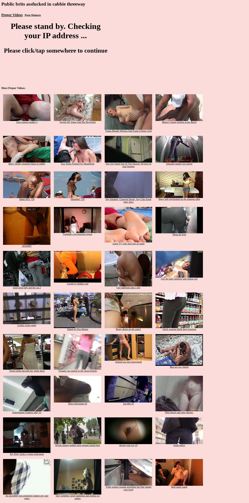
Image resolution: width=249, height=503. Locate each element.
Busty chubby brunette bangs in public (26, 164)
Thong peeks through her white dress (27, 371)
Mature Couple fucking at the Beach (179, 122)
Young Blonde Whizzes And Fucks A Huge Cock (128, 131)
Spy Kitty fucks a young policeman (27, 454)
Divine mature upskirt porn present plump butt (77, 445)
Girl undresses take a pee (128, 287)
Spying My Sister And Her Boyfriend (78, 122)
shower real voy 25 (128, 445)
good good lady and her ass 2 (27, 287)
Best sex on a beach (179, 367)
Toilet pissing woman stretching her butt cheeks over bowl (128, 488)
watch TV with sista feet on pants (128, 243)
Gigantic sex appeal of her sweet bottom (77, 371)
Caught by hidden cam (77, 284)
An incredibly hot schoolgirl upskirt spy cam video (26, 497)
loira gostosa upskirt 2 (26, 122)
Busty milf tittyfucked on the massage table (179, 199)
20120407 (27, 246)
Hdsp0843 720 (78, 199)
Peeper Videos (12, 15)
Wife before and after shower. (179, 412)
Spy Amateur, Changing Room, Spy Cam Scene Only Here (128, 200)
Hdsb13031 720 (26, 199)
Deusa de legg (179, 234)
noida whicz (179, 445)
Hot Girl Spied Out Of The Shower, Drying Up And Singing (128, 165)
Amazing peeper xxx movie (179, 164)
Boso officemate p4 (77, 404)
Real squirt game (179, 487)
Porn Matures (33, 15)
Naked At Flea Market (77, 329)
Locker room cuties (26, 325)
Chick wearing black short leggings (179, 329)
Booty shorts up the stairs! (128, 329)
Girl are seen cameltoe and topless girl (179, 279)
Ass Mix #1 (128, 404)
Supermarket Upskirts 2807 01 (27, 412)
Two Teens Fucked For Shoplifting (77, 164)
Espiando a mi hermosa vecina (77, 234)
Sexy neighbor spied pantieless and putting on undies (78, 497)
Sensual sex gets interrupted (128, 362)
